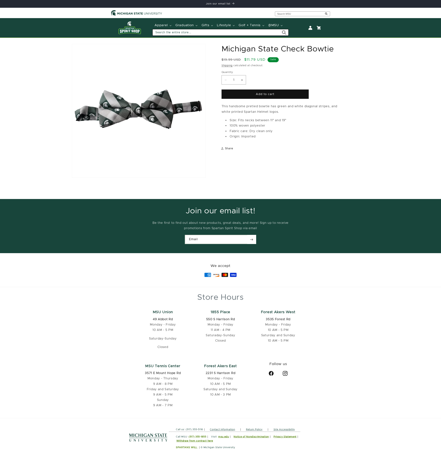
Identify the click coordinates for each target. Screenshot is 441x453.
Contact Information (222, 429)
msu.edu (223, 437)
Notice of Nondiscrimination (251, 437)
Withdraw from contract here (194, 441)
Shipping (227, 65)
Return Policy (254, 429)
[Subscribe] (251, 239)
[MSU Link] (148, 440)
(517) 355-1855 (197, 437)
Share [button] (229, 148)
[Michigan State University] (136, 15)
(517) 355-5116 (194, 429)
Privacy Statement (285, 437)
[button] (162, 25)
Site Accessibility (284, 429)
